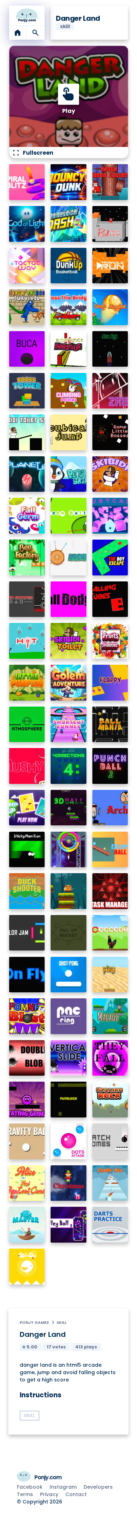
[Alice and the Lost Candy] (27, 1183)
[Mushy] (27, 766)
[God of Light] (27, 224)
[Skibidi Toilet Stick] (27, 432)
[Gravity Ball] (27, 1141)
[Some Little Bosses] (110, 432)
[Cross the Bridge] (68, 307)
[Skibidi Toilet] (68, 641)
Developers (98, 1486)
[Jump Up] (27, 808)
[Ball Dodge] (68, 599)
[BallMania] (110, 724)
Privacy (49, 1494)
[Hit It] (27, 641)
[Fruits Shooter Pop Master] (110, 641)
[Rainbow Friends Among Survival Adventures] (27, 307)
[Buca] (27, 349)
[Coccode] (110, 933)
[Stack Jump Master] (68, 891)
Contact (76, 1494)
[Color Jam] (27, 933)
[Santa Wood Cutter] (110, 182)
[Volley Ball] (68, 1225)
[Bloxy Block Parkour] (68, 349)
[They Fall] (110, 1058)
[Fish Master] (27, 1225)
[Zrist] (110, 391)
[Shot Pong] (68, 975)
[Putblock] (68, 1099)
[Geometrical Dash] (68, 224)
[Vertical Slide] (68, 1058)
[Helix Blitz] (27, 182)
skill (61, 1322)
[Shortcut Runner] (68, 724)
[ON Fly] (27, 975)
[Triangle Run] (110, 266)
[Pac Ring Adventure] (68, 1016)
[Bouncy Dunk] (68, 182)
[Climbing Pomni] (68, 391)
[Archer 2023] (68, 557)
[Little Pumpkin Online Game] (27, 683)
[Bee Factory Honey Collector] (27, 557)
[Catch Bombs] (110, 1141)
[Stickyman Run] (27, 850)
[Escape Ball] (110, 850)
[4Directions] (68, 766)
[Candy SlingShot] (110, 307)
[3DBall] (68, 808)
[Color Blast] (68, 850)
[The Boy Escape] (110, 557)
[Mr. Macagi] (110, 1016)
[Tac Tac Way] (27, 266)
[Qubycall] (110, 516)
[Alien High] (110, 349)
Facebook (30, 1486)
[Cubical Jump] (68, 432)
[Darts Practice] (110, 1225)
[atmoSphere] (27, 724)
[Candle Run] (110, 1183)
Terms (25, 1494)
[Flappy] (110, 683)
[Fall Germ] (27, 516)
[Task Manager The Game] (110, 891)
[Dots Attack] (68, 1141)
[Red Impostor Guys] (110, 224)
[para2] (110, 975)
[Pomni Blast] (27, 1016)
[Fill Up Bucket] (68, 933)
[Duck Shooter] (27, 891)
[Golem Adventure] (68, 683)
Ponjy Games (34, 1322)
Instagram (63, 1486)
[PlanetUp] (27, 474)
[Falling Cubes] (110, 599)
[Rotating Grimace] (27, 1099)
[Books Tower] (27, 391)
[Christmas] (68, 1183)
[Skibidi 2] (110, 474)
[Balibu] (27, 1266)
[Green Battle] (68, 516)
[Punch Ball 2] (110, 766)
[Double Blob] (27, 1058)
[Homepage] (27, 15)
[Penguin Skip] (68, 474)
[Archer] (110, 808)
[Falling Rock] (110, 1099)
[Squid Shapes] (27, 599)
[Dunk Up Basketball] (68, 266)
